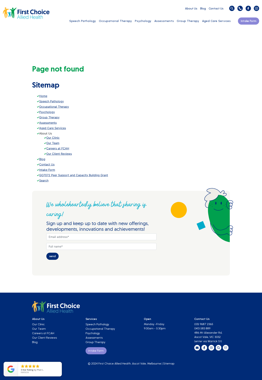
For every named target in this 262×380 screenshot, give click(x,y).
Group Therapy (188, 21)
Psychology (143, 21)
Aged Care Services (216, 21)
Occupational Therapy (115, 21)
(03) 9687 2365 (203, 324)
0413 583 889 (202, 328)
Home (43, 96)
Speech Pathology (82, 21)
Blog (203, 8)
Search (43, 180)
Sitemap (168, 363)
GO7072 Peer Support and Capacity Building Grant (73, 175)
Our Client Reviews (59, 153)
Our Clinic (53, 137)
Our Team (52, 143)
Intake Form (248, 21)
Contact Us (216, 8)
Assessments (164, 21)
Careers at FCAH (57, 148)
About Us (191, 8)
